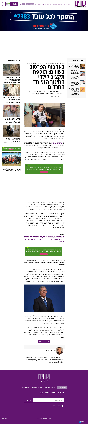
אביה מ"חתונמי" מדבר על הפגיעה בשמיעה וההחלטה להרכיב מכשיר (12, 119)
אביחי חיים (62, 96)
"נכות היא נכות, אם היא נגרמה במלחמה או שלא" (74, 66)
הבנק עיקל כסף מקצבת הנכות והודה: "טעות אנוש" (73, 82)
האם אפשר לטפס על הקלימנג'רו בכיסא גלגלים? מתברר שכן (12, 169)
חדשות (59, 63)
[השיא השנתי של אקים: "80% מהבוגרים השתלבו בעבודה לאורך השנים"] (11, 90)
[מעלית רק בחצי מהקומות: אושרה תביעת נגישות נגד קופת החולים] (11, 131)
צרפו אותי (28, 400)
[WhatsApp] (48, 341)
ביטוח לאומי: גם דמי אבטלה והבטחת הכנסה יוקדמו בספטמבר (73, 90)
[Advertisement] (44, 45)
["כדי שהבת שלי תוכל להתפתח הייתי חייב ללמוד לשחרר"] (82, 73)
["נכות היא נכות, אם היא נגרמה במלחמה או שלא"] (82, 66)
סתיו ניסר (17, 122)
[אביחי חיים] (59, 351)
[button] (21, 4)
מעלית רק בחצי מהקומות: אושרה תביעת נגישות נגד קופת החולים (12, 139)
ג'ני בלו (77, 84)
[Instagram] (3, 3)
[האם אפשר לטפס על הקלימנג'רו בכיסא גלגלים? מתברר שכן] (11, 159)
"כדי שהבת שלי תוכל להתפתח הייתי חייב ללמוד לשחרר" (74, 74)
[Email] (40, 341)
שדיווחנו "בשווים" (56, 143)
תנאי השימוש (56, 406)
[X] (3, 5)
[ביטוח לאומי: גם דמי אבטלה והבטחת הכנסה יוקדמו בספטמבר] (82, 89)
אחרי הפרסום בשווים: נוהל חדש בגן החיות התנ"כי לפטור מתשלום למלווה (11, 79)
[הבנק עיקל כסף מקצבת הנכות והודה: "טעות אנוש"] (82, 82)
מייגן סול (17, 102)
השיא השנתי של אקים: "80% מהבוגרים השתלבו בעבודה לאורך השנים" (11, 99)
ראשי (63, 63)
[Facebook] (5, 3)
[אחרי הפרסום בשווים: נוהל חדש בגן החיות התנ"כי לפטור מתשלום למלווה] (11, 70)
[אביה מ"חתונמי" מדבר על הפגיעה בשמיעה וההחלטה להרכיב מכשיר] (11, 111)
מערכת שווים (16, 82)
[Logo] (80, 4)
